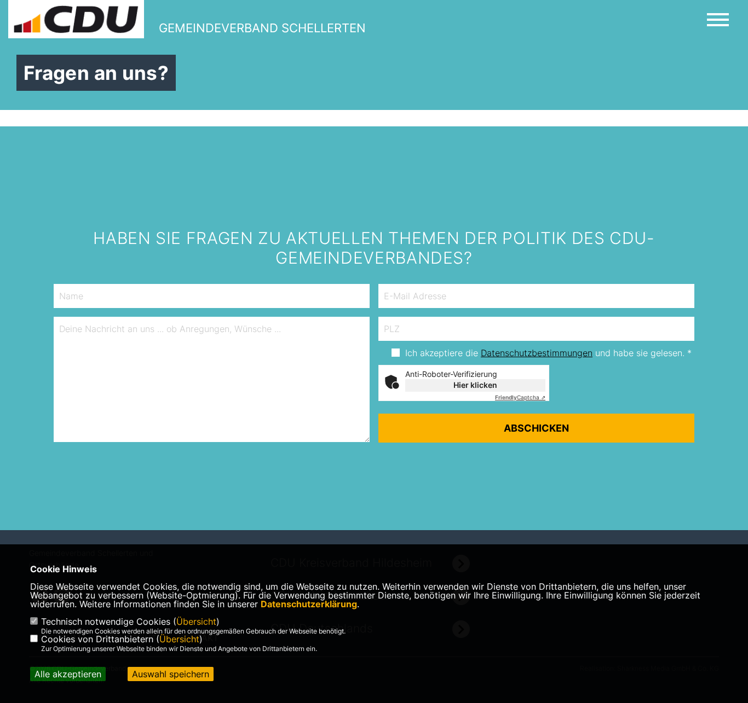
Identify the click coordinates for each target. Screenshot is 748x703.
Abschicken (536, 428)
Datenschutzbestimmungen (536, 352)
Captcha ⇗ (520, 397)
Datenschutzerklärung (309, 604)
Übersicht (196, 621)
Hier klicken (475, 385)
